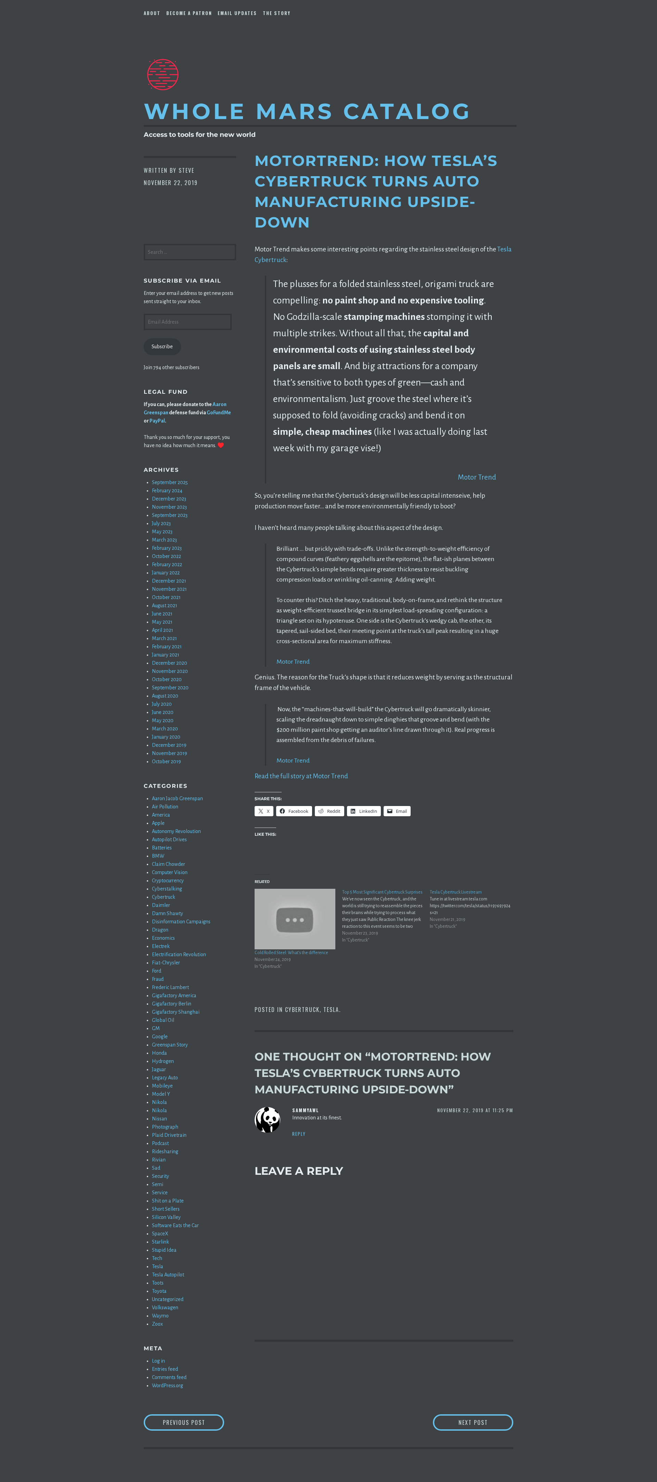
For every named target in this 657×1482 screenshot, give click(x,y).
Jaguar (159, 1069)
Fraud (158, 979)
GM (156, 1028)
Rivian (159, 1159)
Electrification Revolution (179, 954)
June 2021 (162, 613)
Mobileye (162, 1086)
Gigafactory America (174, 995)
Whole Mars (308, 111)
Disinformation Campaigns (181, 921)
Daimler (161, 905)
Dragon (160, 930)
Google (160, 1036)
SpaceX (160, 1233)
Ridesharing (165, 1151)
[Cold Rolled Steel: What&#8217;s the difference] (295, 919)
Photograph (165, 1127)
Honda (159, 1053)
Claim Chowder (168, 864)
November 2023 (169, 507)
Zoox (157, 1324)
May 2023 (162, 531)
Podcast (160, 1143)
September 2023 (170, 515)
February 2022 (167, 564)
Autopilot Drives (169, 839)
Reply (299, 1133)
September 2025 (170, 482)
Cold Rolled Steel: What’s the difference (291, 952)
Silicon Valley (166, 1217)
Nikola (159, 1102)
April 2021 (162, 630)
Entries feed (165, 1369)
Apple (158, 823)
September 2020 (170, 687)
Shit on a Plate (168, 1201)
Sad (156, 1168)
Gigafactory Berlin (171, 1003)
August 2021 (164, 605)
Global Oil (163, 1020)
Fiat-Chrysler (166, 962)
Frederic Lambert (170, 987)
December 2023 (169, 499)
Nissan (159, 1118)
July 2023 (161, 523)
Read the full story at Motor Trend (301, 776)
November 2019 (169, 753)
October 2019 (166, 761)
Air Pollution (165, 806)
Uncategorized (167, 1299)
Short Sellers (166, 1209)
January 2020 (166, 737)
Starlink (160, 1242)
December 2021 (169, 581)
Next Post (486, 1422)
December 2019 (169, 745)
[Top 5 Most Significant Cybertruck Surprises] (386, 916)
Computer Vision (170, 872)
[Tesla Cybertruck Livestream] (473, 909)
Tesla (331, 1009)
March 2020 (165, 728)
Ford (156, 971)
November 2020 (170, 671)
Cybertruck (302, 1009)
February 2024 (167, 490)
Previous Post (193, 1422)
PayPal (157, 421)
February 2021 (167, 646)
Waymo (160, 1315)
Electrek (161, 946)
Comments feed (169, 1377)
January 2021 (165, 655)
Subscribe (162, 346)
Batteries (162, 847)
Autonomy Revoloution (176, 831)
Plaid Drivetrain (169, 1135)
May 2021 (162, 622)
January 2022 (166, 572)
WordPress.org (167, 1385)
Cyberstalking (167, 889)
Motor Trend (477, 477)
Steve (186, 170)
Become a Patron (189, 13)
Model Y (161, 1094)
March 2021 (164, 638)
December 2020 (169, 663)
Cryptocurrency (168, 880)
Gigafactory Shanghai (175, 1012)
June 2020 (162, 712)
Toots (158, 1283)
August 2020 (165, 696)
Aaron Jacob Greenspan (177, 798)
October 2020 (167, 679)
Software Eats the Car (175, 1225)
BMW (158, 856)
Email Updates (237, 13)
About (152, 13)
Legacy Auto (165, 1077)
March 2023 (164, 540)
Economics (163, 938)
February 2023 (167, 548)
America (161, 815)
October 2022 (166, 556)
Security (160, 1176)
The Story (277, 13)
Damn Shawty (167, 913)
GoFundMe (219, 412)
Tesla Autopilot (168, 1274)
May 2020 (162, 720)
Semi (157, 1184)
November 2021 (169, 589)
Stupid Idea (164, 1250)
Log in (158, 1361)
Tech (157, 1258)
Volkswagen (165, 1307)
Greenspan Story (170, 1045)
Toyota (159, 1291)
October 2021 (166, 597)
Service (160, 1192)
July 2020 (162, 704)
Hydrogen (163, 1061)
